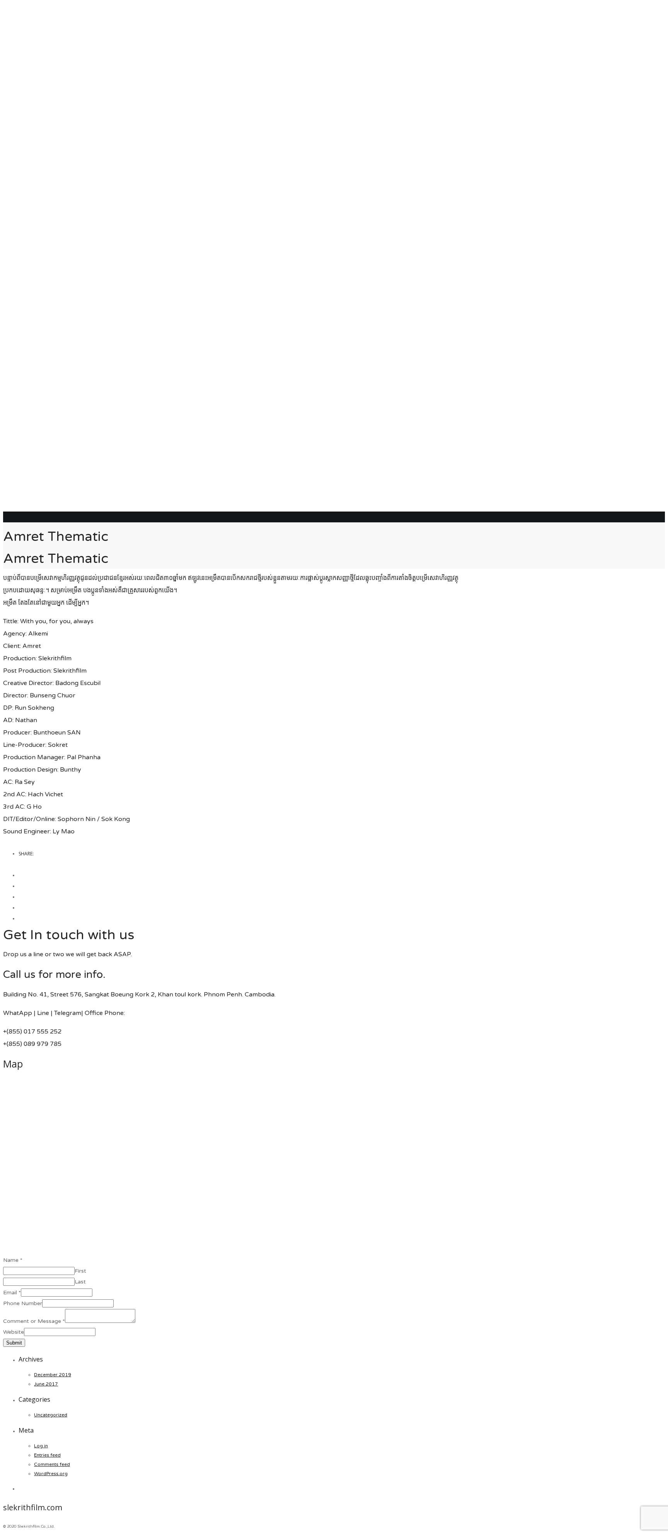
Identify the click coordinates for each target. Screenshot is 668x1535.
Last (80, 1281)
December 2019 (52, 1374)
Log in (41, 1445)
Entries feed (47, 1455)
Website (13, 1332)
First (80, 1271)
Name (12, 1260)
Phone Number (22, 1303)
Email (12, 1292)
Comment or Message (34, 1321)
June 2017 (46, 1384)
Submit (14, 1343)
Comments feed (52, 1464)
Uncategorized (50, 1415)
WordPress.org (51, 1473)
